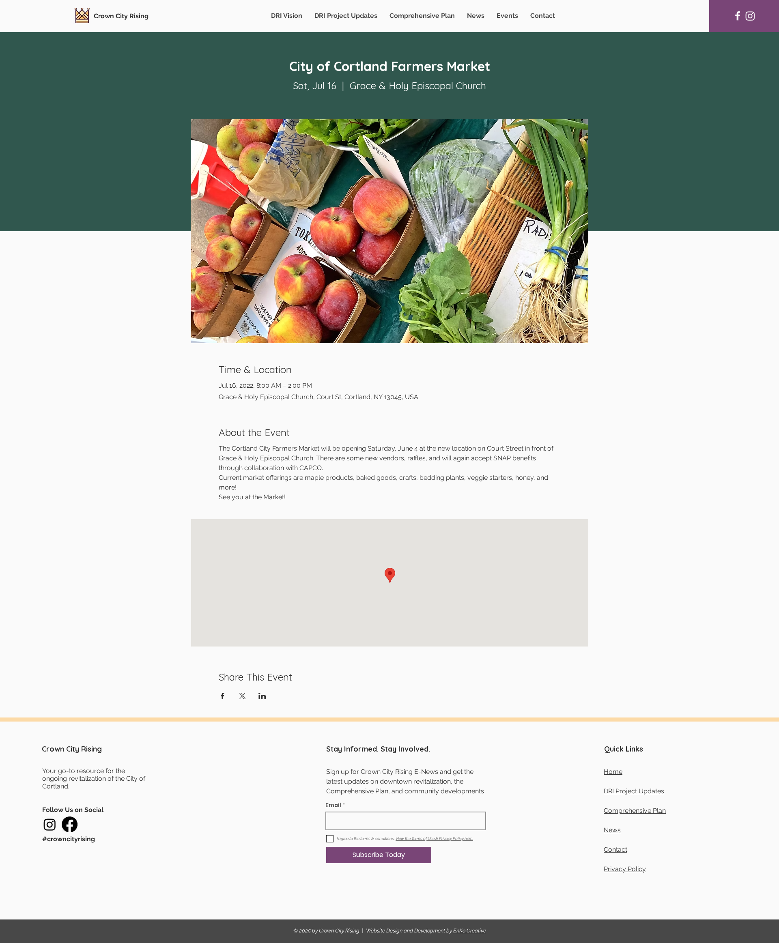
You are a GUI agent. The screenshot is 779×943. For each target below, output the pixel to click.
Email (333, 805)
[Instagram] (750, 16)
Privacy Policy (625, 869)
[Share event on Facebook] (222, 696)
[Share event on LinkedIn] (262, 696)
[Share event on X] (242, 696)
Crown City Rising (121, 16)
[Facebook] (738, 16)
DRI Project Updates (634, 791)
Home (613, 771)
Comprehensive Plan (635, 810)
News (612, 830)
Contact (615, 849)
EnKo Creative (469, 931)
